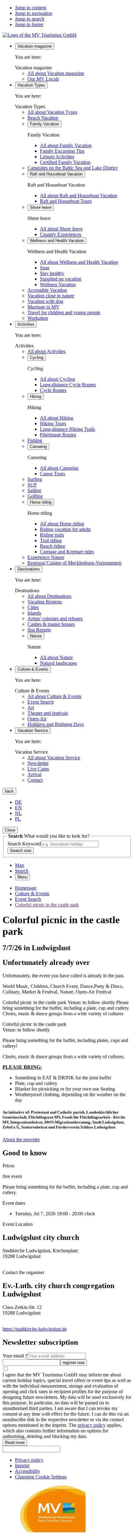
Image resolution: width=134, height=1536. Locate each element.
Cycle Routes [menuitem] (53, 390)
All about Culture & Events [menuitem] (54, 696)
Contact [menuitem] (35, 780)
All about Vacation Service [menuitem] (53, 757)
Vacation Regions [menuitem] (44, 601)
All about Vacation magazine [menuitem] (55, 73)
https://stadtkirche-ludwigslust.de (34, 1329)
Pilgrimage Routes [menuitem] (58, 434)
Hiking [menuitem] (35, 396)
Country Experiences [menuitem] (60, 234)
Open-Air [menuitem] (36, 718)
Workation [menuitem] (37, 318)
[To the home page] (39, 35)
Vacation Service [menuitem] (32, 730)
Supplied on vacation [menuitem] (60, 279)
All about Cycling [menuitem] (57, 379)
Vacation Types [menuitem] (31, 85)
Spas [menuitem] (44, 267)
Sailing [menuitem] (34, 490)
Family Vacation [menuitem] (44, 124)
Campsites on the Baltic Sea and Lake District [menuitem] (72, 167)
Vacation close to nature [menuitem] (50, 295)
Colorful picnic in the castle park (47, 904)
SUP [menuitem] (32, 484)
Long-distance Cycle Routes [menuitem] (68, 384)
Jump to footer (29, 24)
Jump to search (29, 18)
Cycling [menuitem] (36, 357)
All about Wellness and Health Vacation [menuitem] (79, 262)
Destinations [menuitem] (28, 569)
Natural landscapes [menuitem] (58, 663)
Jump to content (30, 7)
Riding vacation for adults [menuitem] (65, 529)
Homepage (25, 888)
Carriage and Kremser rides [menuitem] (67, 551)
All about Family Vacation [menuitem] (66, 145)
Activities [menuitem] (25, 324)
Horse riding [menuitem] (40, 502)
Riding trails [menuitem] (52, 535)
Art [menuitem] (30, 707)
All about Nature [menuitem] (56, 657)
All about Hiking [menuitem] (56, 418)
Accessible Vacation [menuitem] (47, 290)
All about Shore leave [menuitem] (61, 228)
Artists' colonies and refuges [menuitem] (55, 618)
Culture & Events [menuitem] (32, 669)
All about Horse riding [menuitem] (62, 523)
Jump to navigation (33, 13)
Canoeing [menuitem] (38, 446)
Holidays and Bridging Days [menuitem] (55, 724)
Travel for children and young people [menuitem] (63, 312)
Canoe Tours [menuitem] (52, 473)
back (9, 791)
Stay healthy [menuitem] (52, 273)
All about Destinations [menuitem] (49, 596)
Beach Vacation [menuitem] (42, 117)
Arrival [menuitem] (34, 774)
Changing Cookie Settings (41, 1476)
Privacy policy (29, 1460)
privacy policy (92, 1425)
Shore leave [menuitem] (40, 207)
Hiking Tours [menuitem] (53, 423)
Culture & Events (32, 893)
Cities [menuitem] (33, 607)
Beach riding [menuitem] (52, 546)
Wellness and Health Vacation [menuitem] (57, 240)
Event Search (28, 899)
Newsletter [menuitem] (38, 763)
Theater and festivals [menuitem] (47, 713)
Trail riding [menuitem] (51, 540)
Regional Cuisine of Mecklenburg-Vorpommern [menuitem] (74, 563)
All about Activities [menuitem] (46, 351)
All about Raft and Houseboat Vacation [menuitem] (78, 195)
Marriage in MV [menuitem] (43, 307)
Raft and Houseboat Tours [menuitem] (66, 201)
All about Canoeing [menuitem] (59, 468)
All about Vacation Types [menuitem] (52, 112)
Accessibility (27, 1471)
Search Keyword (24, 843)
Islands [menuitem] (34, 613)
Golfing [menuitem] (35, 496)
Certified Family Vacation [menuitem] (65, 162)
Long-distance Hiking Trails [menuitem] (67, 429)
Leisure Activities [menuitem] (57, 156)
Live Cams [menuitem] (38, 768)
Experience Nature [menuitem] (45, 557)
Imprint (22, 1465)
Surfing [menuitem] (34, 479)
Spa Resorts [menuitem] (39, 629)
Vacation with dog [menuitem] (45, 301)
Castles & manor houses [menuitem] (51, 624)
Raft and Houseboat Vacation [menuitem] (56, 174)
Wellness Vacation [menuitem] (58, 284)
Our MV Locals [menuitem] (43, 78)
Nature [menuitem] (36, 636)
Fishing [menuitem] (34, 440)
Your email (15, 1355)
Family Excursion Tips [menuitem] (62, 151)
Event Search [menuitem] (40, 702)
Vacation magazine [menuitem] (34, 46)
